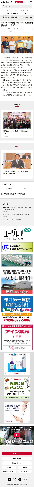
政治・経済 (9, 10)
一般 (16, 16)
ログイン (27, 2)
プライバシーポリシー (25, 471)
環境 (9, 28)
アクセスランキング (6, 184)
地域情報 (10, 31)
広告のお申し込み (17, 463)
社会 (16, 10)
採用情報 (25, 467)
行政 (22, 28)
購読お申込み (19, 2)
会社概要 (9, 467)
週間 (25, 188)
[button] (2, 124)
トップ (2, 10)
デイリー (9, 188)
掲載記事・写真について (9, 471)
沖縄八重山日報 (5, 16)
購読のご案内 (17, 453)
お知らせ (5, 204)
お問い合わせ (17, 458)
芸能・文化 (22, 10)
